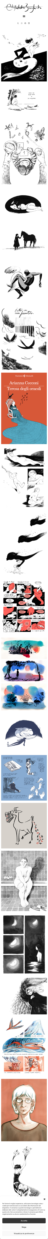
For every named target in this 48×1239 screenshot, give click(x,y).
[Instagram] (21, 23)
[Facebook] (25, 23)
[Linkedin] (29, 23)
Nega (24, 1227)
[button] (44, 1199)
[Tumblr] (18, 23)
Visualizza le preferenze (24, 1233)
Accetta (24, 1221)
